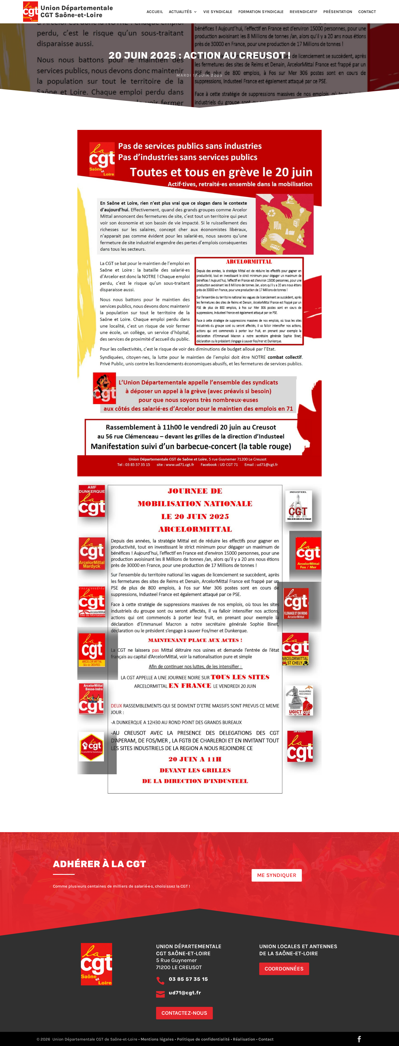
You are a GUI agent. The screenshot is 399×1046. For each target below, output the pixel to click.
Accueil (155, 12)
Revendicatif (303, 12)
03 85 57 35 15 (188, 979)
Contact (367, 12)
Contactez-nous (184, 1013)
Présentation (337, 12)
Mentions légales (157, 1039)
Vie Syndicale (217, 12)
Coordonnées (284, 969)
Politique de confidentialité (203, 1039)
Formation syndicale (261, 12)
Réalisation (244, 1039)
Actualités (180, 12)
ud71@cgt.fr (185, 993)
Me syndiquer (276, 875)
